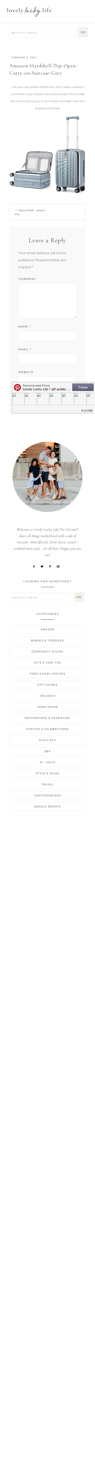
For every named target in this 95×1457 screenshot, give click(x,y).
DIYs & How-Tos (47, 662)
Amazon (48, 629)
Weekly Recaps (47, 806)
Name (24, 326)
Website (26, 372)
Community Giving (47, 651)
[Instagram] (59, 566)
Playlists (47, 740)
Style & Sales (47, 773)
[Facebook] (35, 566)
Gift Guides (47, 684)
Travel (47, 784)
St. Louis (47, 762)
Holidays (47, 695)
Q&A (47, 751)
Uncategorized (47, 795)
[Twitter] (43, 566)
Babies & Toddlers (47, 640)
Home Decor (47, 706)
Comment (27, 279)
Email (25, 349)
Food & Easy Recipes (47, 673)
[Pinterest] (51, 566)
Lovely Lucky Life (29, 11)
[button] (86, 9)
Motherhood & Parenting (47, 718)
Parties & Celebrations (48, 729)
